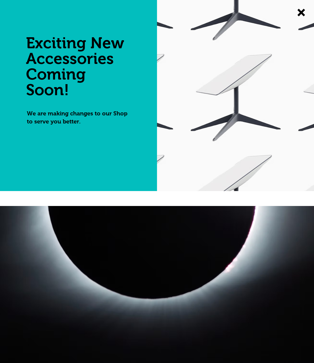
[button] (301, 12)
